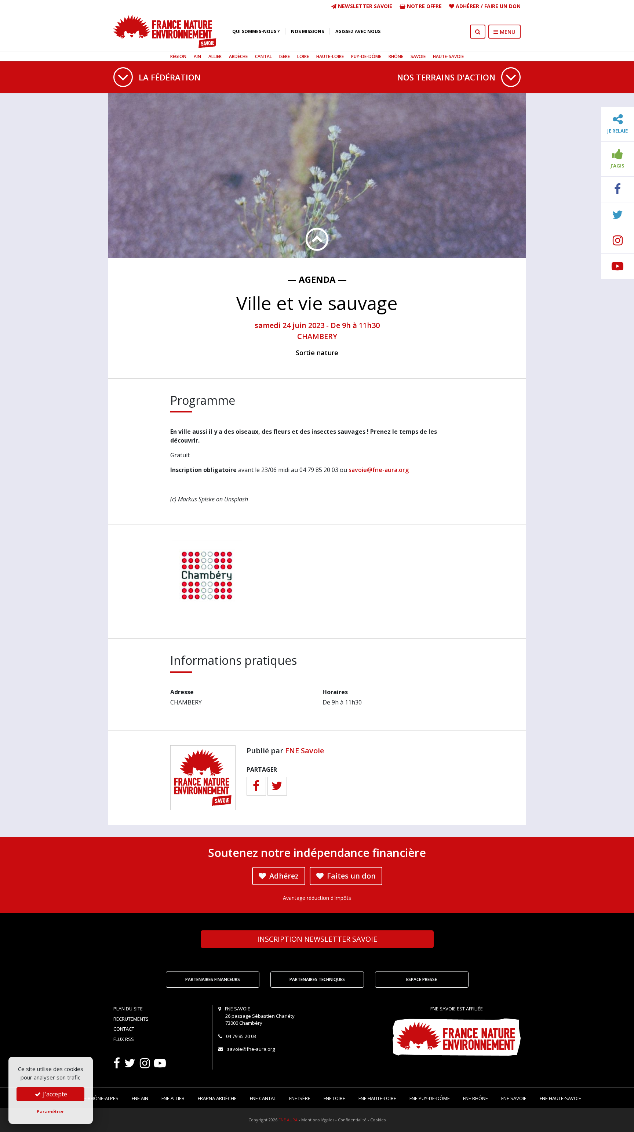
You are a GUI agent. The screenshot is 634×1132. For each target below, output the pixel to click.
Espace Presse (421, 979)
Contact (123, 1028)
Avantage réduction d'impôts (317, 897)
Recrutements (131, 1019)
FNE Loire (334, 1098)
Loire (303, 56)
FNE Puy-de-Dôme (429, 1098)
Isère (284, 56)
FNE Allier (173, 1098)
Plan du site (128, 1008)
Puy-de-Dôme (366, 56)
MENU (506, 31)
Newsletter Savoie (364, 6)
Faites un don (350, 876)
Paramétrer (50, 1111)
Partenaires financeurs (212, 979)
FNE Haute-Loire (377, 1098)
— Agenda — (317, 279)
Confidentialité (352, 1119)
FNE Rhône (475, 1098)
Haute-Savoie (448, 56)
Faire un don (502, 6)
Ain (197, 56)
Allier (215, 56)
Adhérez (283, 876)
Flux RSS (123, 1039)
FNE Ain (140, 1098)
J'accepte (54, 1094)
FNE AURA (288, 1119)
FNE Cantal (263, 1098)
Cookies (378, 1119)
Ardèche (238, 56)
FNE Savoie (304, 751)
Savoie (418, 56)
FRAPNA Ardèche (217, 1098)
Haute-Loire (330, 56)
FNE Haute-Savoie (560, 1098)
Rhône (396, 56)
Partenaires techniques (317, 979)
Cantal (263, 56)
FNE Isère (299, 1098)
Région (178, 56)
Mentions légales (317, 1119)
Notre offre (423, 6)
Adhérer (467, 6)
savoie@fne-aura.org (379, 470)
